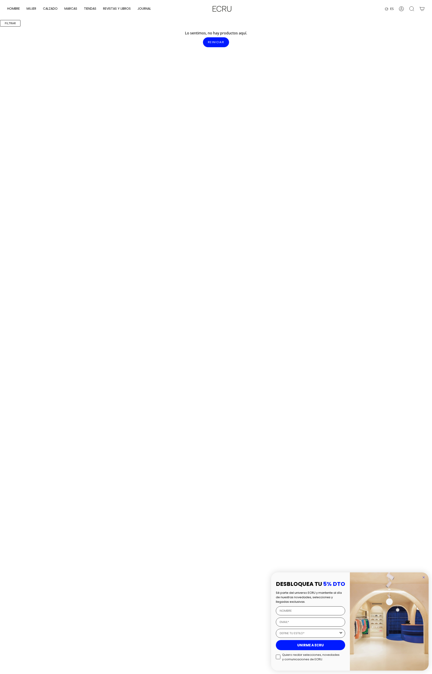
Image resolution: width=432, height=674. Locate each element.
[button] (13, 8)
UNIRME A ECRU (310, 645)
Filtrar (10, 23)
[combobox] (309, 633)
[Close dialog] (423, 577)
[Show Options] (341, 633)
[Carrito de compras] (422, 9)
